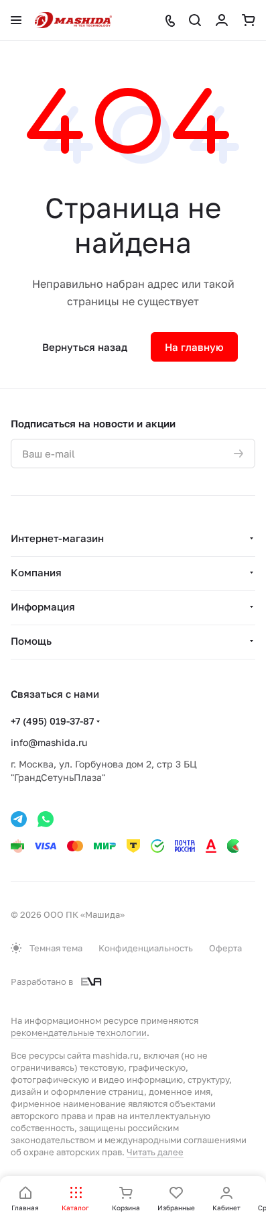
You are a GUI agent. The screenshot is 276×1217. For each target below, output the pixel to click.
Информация (43, 606)
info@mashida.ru (49, 742)
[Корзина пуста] (248, 20)
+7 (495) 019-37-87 (52, 721)
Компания (36, 572)
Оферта (225, 948)
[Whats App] (46, 819)
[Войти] (221, 20)
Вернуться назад (84, 347)
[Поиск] (195, 20)
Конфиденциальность (145, 948)
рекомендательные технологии (79, 1032)
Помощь (31, 641)
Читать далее (155, 1152)
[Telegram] (19, 819)
